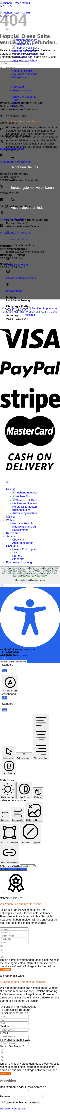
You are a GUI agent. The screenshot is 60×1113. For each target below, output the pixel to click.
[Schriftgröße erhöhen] (4, 658)
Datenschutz (10, 311)
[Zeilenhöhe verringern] (4, 709)
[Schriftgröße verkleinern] (4, 670)
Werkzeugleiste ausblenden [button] (13, 661)
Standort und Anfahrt (12, 148)
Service (10, 83)
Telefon (4, 1026)
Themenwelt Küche (27, 47)
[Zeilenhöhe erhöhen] (4, 697)
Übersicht (18, 87)
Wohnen (11, 67)
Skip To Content (10, 865)
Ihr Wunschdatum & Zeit (15, 1039)
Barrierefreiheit (29, 311)
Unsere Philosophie (24, 96)
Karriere (17, 555)
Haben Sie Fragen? (12, 1046)
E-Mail (4, 1033)
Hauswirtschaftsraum (25, 74)
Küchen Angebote (26, 492)
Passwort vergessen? (13, 1108)
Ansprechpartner (22, 90)
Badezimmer (20, 77)
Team (15, 99)
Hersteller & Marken (24, 506)
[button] (1, 585)
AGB (44, 311)
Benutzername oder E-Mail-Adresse (23, 1087)
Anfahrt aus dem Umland (15, 161)
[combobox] (30, 575)
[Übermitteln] (1, 67)
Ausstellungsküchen (24, 60)
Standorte (18, 558)
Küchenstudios (21, 509)
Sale (12, 517)
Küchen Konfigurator (25, 503)
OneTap (24, 655)
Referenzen (13, 80)
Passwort (6, 1096)
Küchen (11, 488)
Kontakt (24, 308)
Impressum (50, 308)
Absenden (5, 970)
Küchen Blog (10, 308)
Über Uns (12, 93)
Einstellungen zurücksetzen (13, 869)
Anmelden (34, 1102)
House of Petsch (22, 70)
